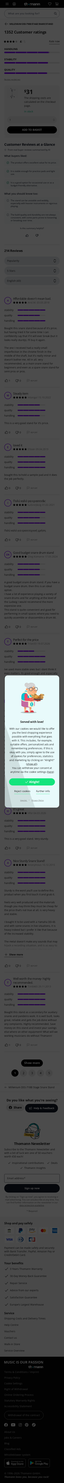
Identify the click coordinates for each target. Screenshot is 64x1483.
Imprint (23, 800)
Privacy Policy (38, 800)
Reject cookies (22, 791)
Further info (43, 791)
